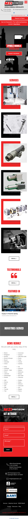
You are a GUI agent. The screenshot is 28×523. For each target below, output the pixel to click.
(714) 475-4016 (13, 469)
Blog (20, 506)
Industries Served (12, 503)
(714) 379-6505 (13, 465)
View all (13, 258)
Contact (9, 506)
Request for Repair (20, 18)
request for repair (13, 53)
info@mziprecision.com (21, 9)
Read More (17, 24)
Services (5, 503)
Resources (15, 506)
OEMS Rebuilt (21, 503)
